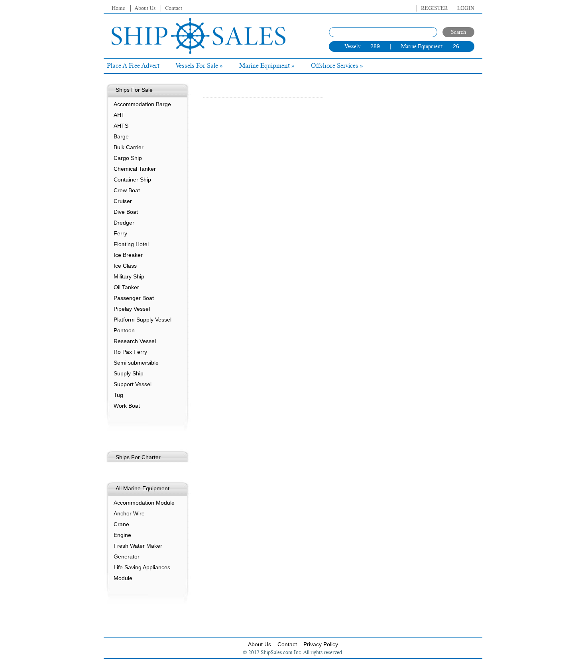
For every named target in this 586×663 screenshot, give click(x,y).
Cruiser (123, 201)
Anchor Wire (129, 513)
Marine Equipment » (267, 66)
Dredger (124, 222)
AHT (119, 115)
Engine (122, 535)
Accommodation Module (144, 502)
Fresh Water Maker (138, 546)
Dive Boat (126, 212)
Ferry (120, 233)
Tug (118, 395)
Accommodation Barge (142, 104)
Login (465, 8)
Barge (121, 136)
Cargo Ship (128, 158)
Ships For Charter (138, 457)
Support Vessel (132, 384)
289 (375, 46)
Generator (127, 556)
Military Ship (129, 276)
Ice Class (125, 265)
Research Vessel (135, 341)
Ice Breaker (128, 255)
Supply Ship (129, 373)
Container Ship (132, 179)
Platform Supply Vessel (142, 319)
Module (123, 578)
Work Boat (127, 406)
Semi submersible (136, 362)
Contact (173, 8)
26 (456, 46)
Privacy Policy (320, 644)
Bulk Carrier (129, 147)
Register (434, 8)
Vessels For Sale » (199, 66)
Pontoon (124, 330)
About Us (145, 8)
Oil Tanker (126, 287)
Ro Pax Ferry (130, 352)
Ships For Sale (134, 90)
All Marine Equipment (142, 488)
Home (118, 8)
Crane (121, 524)
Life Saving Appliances (142, 567)
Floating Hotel (131, 244)
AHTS (121, 125)
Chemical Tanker (135, 169)
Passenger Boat (134, 298)
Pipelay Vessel (132, 309)
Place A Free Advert (133, 66)
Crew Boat (127, 190)
